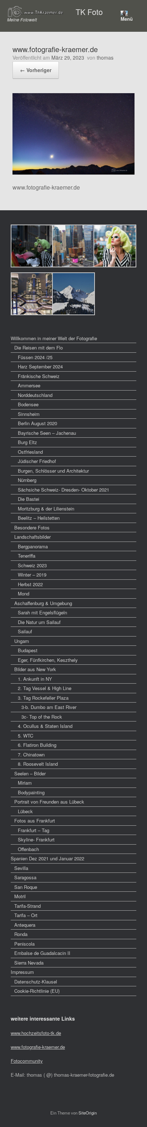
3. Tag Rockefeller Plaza (43, 697)
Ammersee (29, 385)
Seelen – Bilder (30, 773)
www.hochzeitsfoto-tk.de (36, 1033)
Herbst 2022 (30, 584)
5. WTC (25, 735)
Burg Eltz (27, 442)
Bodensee (28, 404)
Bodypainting (31, 792)
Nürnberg (27, 480)
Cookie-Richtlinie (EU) (37, 990)
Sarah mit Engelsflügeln (42, 612)
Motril (20, 896)
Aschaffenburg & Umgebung (43, 603)
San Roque (25, 887)
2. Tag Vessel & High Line (44, 688)
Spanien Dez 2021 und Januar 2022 (47, 858)
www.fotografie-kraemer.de (38, 1046)
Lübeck (25, 811)
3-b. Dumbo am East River (48, 707)
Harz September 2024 (40, 366)
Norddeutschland (35, 395)
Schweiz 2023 (32, 565)
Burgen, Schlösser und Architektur (53, 470)
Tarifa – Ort (25, 915)
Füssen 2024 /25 (35, 357)
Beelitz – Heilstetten (39, 517)
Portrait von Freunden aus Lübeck (49, 801)
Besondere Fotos (32, 527)
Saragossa (25, 877)
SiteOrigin (87, 1113)
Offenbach (28, 849)
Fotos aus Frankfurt (34, 820)
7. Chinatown (31, 754)
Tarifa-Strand (27, 905)
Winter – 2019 (32, 574)
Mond (23, 593)
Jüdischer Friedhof (37, 461)
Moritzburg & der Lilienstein (46, 508)
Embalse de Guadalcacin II (42, 953)
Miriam (25, 782)
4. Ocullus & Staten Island (45, 726)
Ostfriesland (30, 451)
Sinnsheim (29, 414)
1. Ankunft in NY (35, 678)
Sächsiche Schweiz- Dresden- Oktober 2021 (63, 489)
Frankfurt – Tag (33, 830)
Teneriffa (26, 555)
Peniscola (24, 943)
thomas (105, 57)
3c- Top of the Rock (41, 716)
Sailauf (25, 631)
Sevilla (21, 868)
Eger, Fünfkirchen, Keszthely (48, 659)
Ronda (20, 934)
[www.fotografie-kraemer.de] (73, 172)
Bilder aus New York (35, 669)
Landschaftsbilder (32, 536)
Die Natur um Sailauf (39, 622)
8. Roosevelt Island (38, 763)
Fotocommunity (27, 1060)
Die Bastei (28, 498)
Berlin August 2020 (37, 423)
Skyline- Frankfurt (36, 839)
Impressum (22, 971)
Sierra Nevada (29, 962)
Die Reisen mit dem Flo (38, 347)
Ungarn (21, 641)
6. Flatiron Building (37, 744)
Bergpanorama (33, 546)
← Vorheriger (35, 70)
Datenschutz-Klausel (35, 981)
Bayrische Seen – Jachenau (47, 432)
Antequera (24, 924)
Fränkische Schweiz (39, 376)
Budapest (27, 650)
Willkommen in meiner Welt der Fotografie (54, 338)
